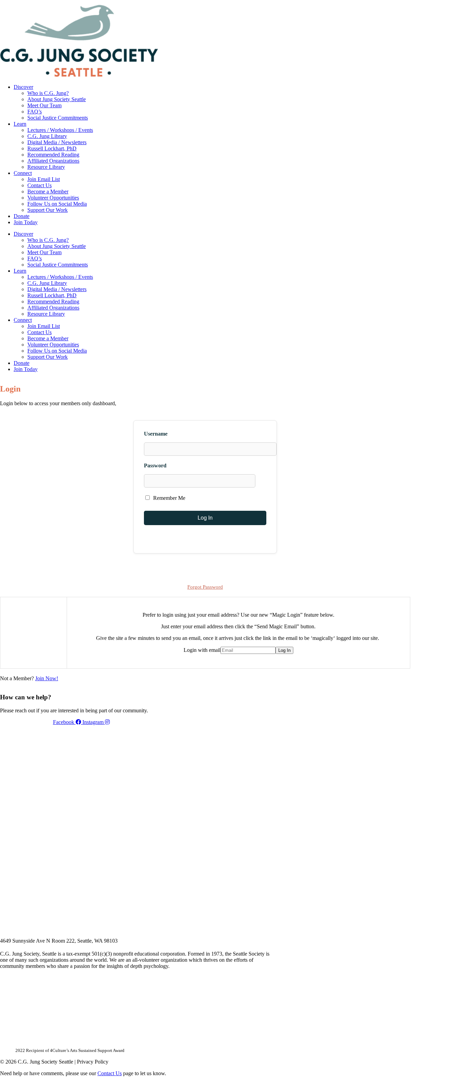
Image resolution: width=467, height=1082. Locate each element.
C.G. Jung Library (47, 136)
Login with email (202, 650)
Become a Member (47, 191)
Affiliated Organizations (53, 161)
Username (156, 434)
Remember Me (168, 498)
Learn (20, 124)
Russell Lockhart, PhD (52, 148)
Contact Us (39, 185)
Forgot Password (205, 587)
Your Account (319, 2)
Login (404, 2)
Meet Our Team (44, 105)
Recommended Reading (53, 154)
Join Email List (43, 179)
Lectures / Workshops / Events (60, 130)
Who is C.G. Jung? (48, 93)
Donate (21, 216)
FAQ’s (34, 111)
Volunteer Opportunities (53, 198)
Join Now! (46, 678)
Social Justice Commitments (57, 118)
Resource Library (46, 167)
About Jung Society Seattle (56, 99)
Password (155, 465)
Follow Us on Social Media (57, 204)
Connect (23, 173)
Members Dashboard (365, 2)
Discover (23, 87)
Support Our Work (47, 210)
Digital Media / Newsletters (56, 142)
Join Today (26, 222)
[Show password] (263, 480)
